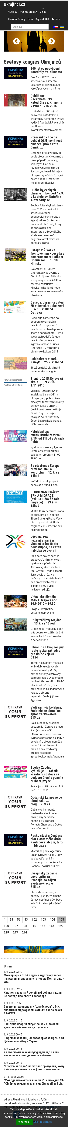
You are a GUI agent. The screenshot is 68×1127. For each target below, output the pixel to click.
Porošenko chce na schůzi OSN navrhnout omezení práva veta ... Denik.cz (46, 142)
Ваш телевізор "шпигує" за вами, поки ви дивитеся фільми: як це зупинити (31, 1025)
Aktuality (12, 11)
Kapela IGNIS (42, 19)
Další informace (42, 1121)
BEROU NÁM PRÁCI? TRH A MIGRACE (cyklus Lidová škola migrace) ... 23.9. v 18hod (45, 499)
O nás (43, 11)
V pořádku (24, 1121)
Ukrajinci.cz (14, 4)
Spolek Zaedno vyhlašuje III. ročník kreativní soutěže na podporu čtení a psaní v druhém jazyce (47, 774)
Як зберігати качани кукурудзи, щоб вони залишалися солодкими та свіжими (31, 1053)
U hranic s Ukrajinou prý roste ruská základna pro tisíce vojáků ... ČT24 (47, 652)
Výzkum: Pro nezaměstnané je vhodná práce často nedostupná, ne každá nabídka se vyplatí (46, 543)
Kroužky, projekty (28, 11)
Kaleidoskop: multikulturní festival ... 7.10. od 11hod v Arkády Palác (47, 437)
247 (15, 932)
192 (60, 926)
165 (51, 926)
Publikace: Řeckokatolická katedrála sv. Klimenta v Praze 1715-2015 (46, 101)
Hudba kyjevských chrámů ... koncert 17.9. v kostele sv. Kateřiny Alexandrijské (47, 195)
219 (6, 932)
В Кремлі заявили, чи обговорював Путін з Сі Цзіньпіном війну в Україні (34, 1039)
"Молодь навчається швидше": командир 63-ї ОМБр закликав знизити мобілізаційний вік (34, 1081)
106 (6, 926)
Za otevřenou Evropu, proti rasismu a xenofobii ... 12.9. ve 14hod (45, 471)
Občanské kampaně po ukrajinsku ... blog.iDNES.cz (46, 800)
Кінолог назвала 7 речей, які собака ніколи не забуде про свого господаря (33, 994)
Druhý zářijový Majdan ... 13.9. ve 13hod (46, 621)
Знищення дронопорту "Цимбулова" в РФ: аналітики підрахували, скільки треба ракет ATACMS (33, 1010)
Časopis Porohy (16, 19)
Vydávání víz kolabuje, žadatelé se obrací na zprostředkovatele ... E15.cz (46, 712)
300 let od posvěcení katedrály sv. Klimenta (46, 70)
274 (24, 932)
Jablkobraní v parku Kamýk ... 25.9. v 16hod (47, 360)
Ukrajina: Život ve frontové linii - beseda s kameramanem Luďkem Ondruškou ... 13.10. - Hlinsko (47, 256)
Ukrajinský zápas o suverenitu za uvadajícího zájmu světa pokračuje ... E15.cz (44, 880)
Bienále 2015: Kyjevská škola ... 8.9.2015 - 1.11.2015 (47, 382)
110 (33, 926)
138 (42, 926)
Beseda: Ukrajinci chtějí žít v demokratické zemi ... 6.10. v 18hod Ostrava (47, 307)
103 (43, 919)
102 (34, 919)
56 (18, 919)
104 (52, 919)
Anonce (56, 19)
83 (26, 919)
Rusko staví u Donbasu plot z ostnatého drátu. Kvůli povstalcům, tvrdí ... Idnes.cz (47, 841)
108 (24, 926)
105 (61, 919)
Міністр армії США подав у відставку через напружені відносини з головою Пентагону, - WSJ (34, 978)
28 (11, 919)
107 (15, 926)
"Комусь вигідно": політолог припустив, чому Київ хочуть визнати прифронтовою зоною (34, 1067)
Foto (30, 19)
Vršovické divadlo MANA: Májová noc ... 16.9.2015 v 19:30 (46, 600)
